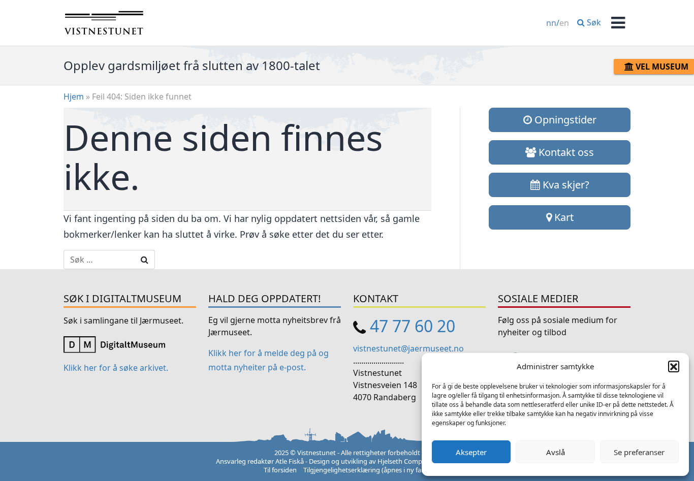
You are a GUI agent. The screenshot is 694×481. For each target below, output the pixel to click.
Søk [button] (593, 22)
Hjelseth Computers (407, 461)
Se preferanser (639, 452)
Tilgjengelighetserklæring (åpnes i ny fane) (367, 469)
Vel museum (661, 66)
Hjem (74, 96)
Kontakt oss (565, 152)
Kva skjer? (564, 184)
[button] (674, 366)
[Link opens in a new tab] (114, 343)
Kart (563, 217)
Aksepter (471, 452)
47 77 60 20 (412, 326)
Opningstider (564, 119)
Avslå (555, 452)
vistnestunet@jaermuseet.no (408, 348)
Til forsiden (280, 469)
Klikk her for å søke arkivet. (116, 367)
